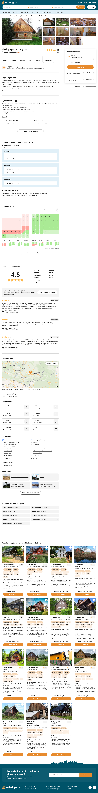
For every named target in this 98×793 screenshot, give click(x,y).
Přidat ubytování (84, 2)
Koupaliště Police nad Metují (11, 442)
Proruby (30, 669)
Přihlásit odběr (86, 775)
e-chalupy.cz (5, 15)
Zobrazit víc (5, 458)
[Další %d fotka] (61, 606)
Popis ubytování (6, 12)
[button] (30, 372)
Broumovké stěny (8, 465)
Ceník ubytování (24, 12)
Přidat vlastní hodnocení (48, 292)
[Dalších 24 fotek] (37, 657)
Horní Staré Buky (32, 727)
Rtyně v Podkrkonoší (57, 669)
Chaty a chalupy (33, 15)
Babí (77, 671)
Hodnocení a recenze (47, 12)
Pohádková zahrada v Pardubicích (19, 477)
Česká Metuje (7, 566)
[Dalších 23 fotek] (13, 606)
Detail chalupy (13, 594)
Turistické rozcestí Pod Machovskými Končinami (17, 485)
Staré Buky (39, 727)
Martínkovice (79, 619)
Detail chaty (61, 644)
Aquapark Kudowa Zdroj (10, 444)
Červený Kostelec (8, 725)
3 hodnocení (56, 52)
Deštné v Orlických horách (34, 566)
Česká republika (14, 15)
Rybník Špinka (7, 453)
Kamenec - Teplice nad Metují (40, 449)
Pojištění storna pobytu (52, 789)
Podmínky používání (30, 786)
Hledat (81, 7)
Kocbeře (54, 725)
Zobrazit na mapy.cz (37, 389)
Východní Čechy (23, 15)
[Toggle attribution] (57, 386)
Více (12, 588)
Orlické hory (44, 566)
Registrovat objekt (72, 786)
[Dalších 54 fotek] (61, 657)
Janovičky (54, 566)
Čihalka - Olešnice (37, 453)
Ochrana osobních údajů (53, 786)
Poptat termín (80, 67)
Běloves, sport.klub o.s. (39, 446)
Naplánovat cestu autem (8, 389)
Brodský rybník (8, 451)
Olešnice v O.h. (36, 455)
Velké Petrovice (31, 619)
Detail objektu (61, 699)
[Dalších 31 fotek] (85, 657)
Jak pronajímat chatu (31, 789)
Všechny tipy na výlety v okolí (30, 492)
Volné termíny (35, 12)
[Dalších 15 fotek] (61, 711)
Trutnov (80, 671)
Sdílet (78, 86)
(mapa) (19, 52)
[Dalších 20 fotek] (37, 554)
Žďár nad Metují (8, 619)
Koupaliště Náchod (9, 449)
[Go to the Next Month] (57, 210)
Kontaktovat (88, 79)
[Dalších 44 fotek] (61, 554)
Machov (41, 15)
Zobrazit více (6, 91)
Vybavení (15, 12)
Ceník (88, 72)
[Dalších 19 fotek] (37, 711)
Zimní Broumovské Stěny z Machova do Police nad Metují (48, 485)
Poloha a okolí (59, 12)
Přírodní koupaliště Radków (11, 446)
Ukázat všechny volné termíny (30, 253)
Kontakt (69, 789)
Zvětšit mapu (52, 363)
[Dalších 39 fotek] (13, 657)
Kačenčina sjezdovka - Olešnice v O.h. (42, 451)
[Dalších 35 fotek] (37, 606)
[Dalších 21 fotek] (85, 554)
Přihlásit (94, 2)
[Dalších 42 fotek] (13, 554)
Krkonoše (35, 669)
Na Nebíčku (36, 444)
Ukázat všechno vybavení (31, 131)
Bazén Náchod (8, 455)
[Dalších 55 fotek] (85, 606)
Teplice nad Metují (80, 568)
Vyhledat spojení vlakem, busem (23, 389)
